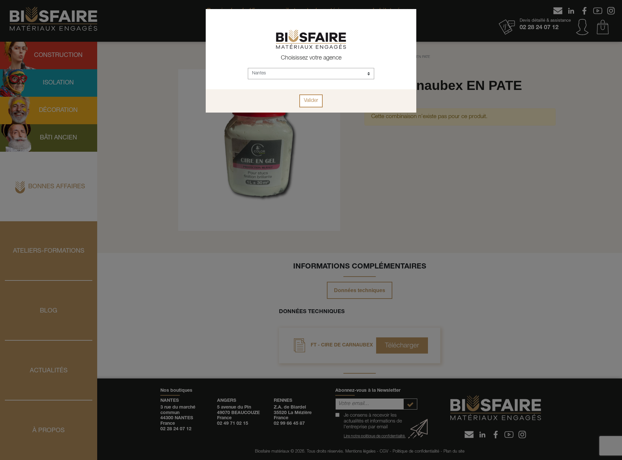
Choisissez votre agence (311, 58)
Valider (311, 101)
